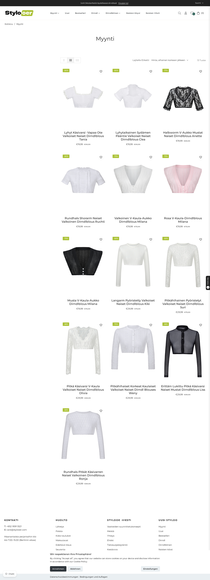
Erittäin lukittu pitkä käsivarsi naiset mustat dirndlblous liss (183, 388)
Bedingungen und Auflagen (93, 577)
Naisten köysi (166, 549)
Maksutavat (62, 540)
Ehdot (110, 540)
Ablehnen (75, 569)
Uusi (161, 531)
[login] (186, 13)
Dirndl (162, 540)
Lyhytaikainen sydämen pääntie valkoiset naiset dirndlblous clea (133, 136)
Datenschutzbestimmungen (64, 577)
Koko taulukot (63, 535)
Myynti (162, 526)
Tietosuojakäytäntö (117, 545)
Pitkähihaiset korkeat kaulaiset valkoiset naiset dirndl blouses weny (133, 390)
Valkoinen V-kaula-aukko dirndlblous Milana (133, 219)
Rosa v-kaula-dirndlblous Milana (183, 219)
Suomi (198, 3)
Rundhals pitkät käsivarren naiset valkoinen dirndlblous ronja (83, 475)
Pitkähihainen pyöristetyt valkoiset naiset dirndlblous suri (183, 304)
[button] (179, 13)
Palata (59, 531)
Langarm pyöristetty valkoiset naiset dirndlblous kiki (133, 302)
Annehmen (58, 569)
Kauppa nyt (123, 3)
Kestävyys (112, 549)
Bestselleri (164, 535)
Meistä (110, 531)
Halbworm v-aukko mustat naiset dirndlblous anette (183, 134)
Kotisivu (9, 24)
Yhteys (110, 535)
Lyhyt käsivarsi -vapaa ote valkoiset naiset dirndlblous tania (83, 136)
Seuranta (60, 549)
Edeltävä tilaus (63, 545)
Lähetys (60, 526)
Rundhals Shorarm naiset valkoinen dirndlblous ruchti (83, 219)
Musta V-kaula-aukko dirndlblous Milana (83, 302)
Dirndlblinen (165, 545)
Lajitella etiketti (141, 60)
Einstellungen (150, 569)
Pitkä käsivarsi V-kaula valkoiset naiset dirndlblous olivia (83, 390)
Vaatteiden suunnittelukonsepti (124, 526)
